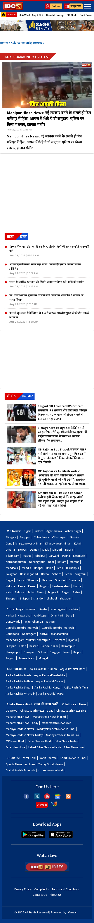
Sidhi (30, 592)
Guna (9, 543)
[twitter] (37, 798)
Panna (66, 555)
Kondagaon (58, 609)
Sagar (9, 580)
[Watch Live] (47, 870)
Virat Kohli (29, 757)
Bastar (34, 646)
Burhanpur (72, 567)
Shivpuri (47, 580)
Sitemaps (42, 805)
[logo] (13, 9)
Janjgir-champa (33, 621)
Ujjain (27, 531)
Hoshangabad (29, 574)
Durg (69, 615)
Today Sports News (50, 764)
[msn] (54, 806)
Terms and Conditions (66, 889)
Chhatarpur (59, 537)
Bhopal (38, 567)
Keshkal (73, 609)
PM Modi (72, 15)
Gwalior (75, 537)
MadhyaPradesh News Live (63, 735)
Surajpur (29, 652)
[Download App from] (33, 837)
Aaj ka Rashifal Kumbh (43, 668)
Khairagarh (29, 633)
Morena (74, 561)
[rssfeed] (68, 798)
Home (4, 42)
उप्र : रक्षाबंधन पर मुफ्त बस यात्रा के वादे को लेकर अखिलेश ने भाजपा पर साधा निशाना (46, 299)
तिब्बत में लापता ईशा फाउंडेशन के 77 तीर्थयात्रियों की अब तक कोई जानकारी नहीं (49, 251)
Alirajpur (11, 537)
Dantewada (13, 621)
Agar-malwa (54, 531)
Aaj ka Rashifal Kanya (48, 687)
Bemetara (59, 639)
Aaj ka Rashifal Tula (76, 687)
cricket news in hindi (51, 770)
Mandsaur (12, 567)
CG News (11, 710)
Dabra (69, 549)
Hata (9, 592)
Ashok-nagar (73, 531)
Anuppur (25, 537)
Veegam (73, 912)
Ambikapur (41, 615)
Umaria (10, 549)
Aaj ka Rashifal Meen (72, 668)
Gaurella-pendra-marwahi (22, 627)
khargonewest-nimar (29, 543)
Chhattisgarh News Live (71, 710)
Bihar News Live (15, 747)
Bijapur (72, 639)
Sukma (42, 652)
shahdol (38, 598)
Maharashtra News (18, 716)
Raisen (32, 586)
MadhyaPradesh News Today (24, 735)
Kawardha (24, 615)
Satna (20, 580)
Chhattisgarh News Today (36, 710)
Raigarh (10, 658)
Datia (45, 549)
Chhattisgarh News (74, 704)
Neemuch (79, 555)
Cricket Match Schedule (20, 770)
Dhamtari (57, 615)
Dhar (51, 561)
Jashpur (51, 621)
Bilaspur (11, 646)
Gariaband (12, 633)
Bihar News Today (66, 741)
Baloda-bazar (49, 646)
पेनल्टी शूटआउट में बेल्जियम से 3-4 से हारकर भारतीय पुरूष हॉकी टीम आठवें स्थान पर (49, 317)
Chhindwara (41, 537)
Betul (60, 567)
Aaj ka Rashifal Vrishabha (49, 675)
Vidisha (10, 586)
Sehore (56, 574)
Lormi (66, 652)
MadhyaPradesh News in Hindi (56, 728)
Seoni (68, 574)
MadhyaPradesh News (20, 728)
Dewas (22, 549)
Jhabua (27, 555)
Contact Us (40, 894)
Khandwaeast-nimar (58, 543)
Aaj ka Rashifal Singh (18, 687)
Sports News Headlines (20, 764)
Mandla (26, 567)
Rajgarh (44, 586)
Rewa (21, 586)
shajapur (65, 598)
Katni (77, 543)
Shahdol (60, 580)
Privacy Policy (22, 889)
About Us (55, 894)
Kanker (10, 615)
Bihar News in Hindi (40, 741)
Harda (45, 574)
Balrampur (68, 646)
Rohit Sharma (48, 757)
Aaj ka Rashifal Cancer (49, 681)
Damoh (34, 549)
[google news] (57, 798)
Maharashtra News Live (56, 722)
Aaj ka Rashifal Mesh (18, 675)
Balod (22, 646)
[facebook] (26, 798)
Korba (43, 609)
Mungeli (43, 658)
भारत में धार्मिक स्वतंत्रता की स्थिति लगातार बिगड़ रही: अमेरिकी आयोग (46, 284)
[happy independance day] (47, 25)
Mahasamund (59, 633)
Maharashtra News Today (22, 722)
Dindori (57, 549)
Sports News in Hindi (73, 757)
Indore (39, 531)
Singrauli (80, 574)
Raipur (77, 652)
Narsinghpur (37, 561)
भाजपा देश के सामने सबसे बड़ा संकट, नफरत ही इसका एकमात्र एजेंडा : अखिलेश (45, 268)
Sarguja (55, 652)
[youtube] (47, 798)
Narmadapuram (16, 561)
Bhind (49, 567)
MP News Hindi (15, 741)
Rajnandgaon (27, 658)
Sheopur (32, 580)
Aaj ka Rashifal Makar (51, 693)
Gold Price (86, 15)
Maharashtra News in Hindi (49, 716)
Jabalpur (40, 555)
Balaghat (11, 574)
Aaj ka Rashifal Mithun (19, 681)
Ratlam (61, 561)
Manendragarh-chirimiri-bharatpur (28, 639)
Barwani (54, 555)
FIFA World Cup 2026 (31, 15)
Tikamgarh (12, 555)
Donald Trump (55, 15)
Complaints (41, 889)
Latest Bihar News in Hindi (44, 747)
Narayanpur (13, 652)
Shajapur (74, 580)
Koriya (44, 633)
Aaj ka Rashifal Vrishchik (20, 693)
